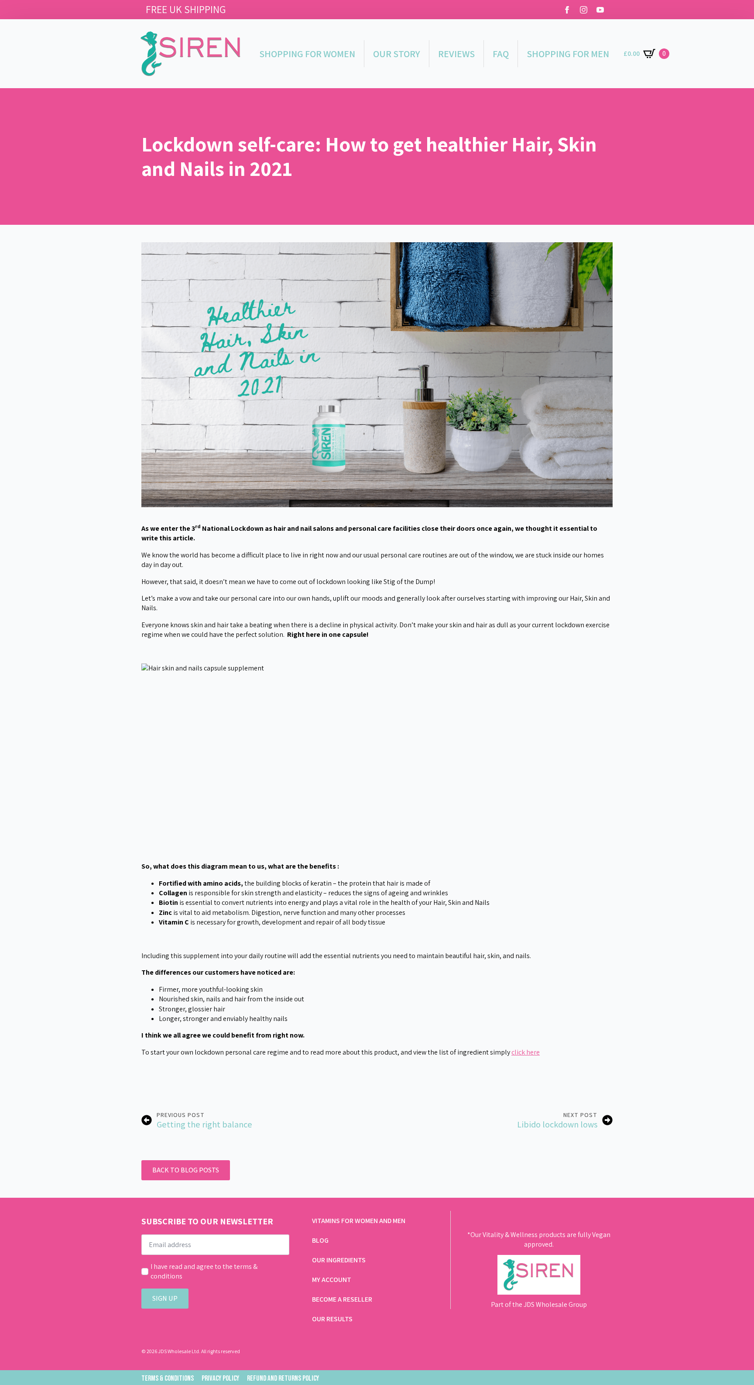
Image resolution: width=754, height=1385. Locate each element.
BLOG (320, 1240)
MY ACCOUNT (331, 1279)
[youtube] (600, 10)
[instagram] (584, 10)
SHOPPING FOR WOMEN (307, 54)
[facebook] (567, 10)
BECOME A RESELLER (342, 1299)
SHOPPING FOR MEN (568, 54)
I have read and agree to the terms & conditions (204, 1271)
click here (525, 1052)
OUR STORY (396, 54)
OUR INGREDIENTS (339, 1260)
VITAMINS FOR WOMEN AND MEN (358, 1220)
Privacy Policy (220, 1378)
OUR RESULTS (332, 1318)
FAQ (501, 54)
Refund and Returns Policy (283, 1378)
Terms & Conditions (167, 1378)
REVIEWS (456, 54)
